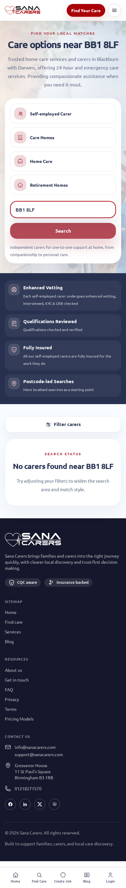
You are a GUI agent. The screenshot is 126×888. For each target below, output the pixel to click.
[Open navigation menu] (114, 10)
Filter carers (67, 424)
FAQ (9, 689)
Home (11, 612)
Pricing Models (19, 718)
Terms (11, 709)
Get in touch (17, 679)
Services (13, 631)
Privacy (12, 699)
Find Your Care (86, 10)
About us (13, 670)
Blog (9, 641)
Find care (14, 622)
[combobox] (63, 209)
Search (63, 230)
